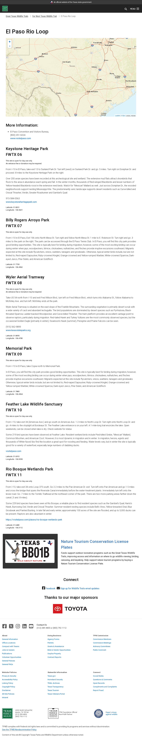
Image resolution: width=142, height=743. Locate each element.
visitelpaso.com (13, 451)
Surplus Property (54, 654)
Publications (7, 654)
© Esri (123, 115)
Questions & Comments (102, 679)
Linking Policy (7, 683)
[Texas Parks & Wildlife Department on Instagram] (17, 626)
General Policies (8, 661)
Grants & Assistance (56, 646)
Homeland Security (55, 679)
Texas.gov (52, 676)
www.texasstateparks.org (18, 330)
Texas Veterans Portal (56, 694)
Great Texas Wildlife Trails (17, 16)
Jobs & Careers (8, 650)
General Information (10, 639)
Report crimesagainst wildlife (111, 713)
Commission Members (102, 639)
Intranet (5, 697)
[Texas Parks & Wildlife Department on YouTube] (31, 626)
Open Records (99, 683)
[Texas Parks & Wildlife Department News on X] (11, 626)
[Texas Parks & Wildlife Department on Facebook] (4, 626)
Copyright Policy (8, 687)
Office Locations (8, 643)
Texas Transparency (55, 687)
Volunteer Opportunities (11, 657)
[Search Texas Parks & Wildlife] (126, 9)
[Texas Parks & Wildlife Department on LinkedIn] (24, 626)
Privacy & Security (9, 676)
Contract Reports (54, 657)
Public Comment (99, 650)
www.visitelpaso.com (20, 138)
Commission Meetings (102, 643)
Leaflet (117, 115)
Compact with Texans (10, 646)
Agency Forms (53, 639)
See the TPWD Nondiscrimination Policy (19, 729)
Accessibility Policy (9, 679)
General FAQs (7, 664)
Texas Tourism (53, 690)
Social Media (98, 676)
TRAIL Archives (54, 683)
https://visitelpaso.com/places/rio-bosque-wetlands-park (34, 519)
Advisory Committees (101, 646)
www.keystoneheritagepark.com (21, 202)
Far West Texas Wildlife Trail (44, 16)
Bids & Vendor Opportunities (59, 650)
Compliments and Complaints (105, 687)
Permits (51, 643)
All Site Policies (8, 694)
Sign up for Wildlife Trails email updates (79, 588)
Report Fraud (98, 690)
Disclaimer (6, 690)
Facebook (50, 588)
